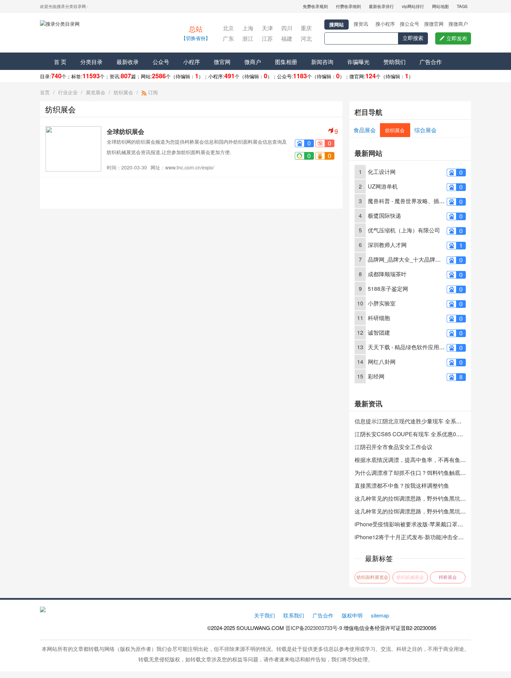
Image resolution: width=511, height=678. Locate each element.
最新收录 (127, 62)
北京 (228, 28)
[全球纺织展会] (73, 148)
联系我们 (293, 615)
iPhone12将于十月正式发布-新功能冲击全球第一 (415, 537)
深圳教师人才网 (387, 245)
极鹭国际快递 (384, 216)
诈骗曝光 (358, 62)
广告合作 (431, 62)
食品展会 (365, 130)
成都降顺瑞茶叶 (387, 274)
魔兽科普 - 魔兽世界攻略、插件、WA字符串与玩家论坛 (435, 201)
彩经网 (376, 376)
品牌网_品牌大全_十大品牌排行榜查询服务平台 (426, 259)
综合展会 (425, 130)
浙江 (247, 38)
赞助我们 (394, 62)
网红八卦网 (382, 362)
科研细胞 (379, 318)
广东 (228, 38)
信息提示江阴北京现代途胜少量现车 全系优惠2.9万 (417, 421)
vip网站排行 (413, 6)
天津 (267, 28)
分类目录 (91, 62)
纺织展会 (123, 92)
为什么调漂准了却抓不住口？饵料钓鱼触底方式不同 (418, 473)
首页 (45, 92)
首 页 (60, 62)
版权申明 (352, 615)
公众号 (161, 62)
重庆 (306, 28)
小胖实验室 (382, 303)
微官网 (222, 62)
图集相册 (286, 62)
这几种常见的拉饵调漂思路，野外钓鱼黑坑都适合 (416, 498)
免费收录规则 (315, 6)
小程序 (191, 62)
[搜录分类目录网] (101, 33)
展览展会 (95, 92)
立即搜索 (413, 38)
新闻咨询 (322, 62)
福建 (286, 38)
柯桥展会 (448, 577)
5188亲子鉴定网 (388, 289)
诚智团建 (379, 332)
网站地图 (440, 6)
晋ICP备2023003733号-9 (313, 627)
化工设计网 (382, 172)
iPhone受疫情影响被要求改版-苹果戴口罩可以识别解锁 (423, 524)
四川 (286, 28)
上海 (247, 28)
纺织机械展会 (410, 577)
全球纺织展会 (125, 131)
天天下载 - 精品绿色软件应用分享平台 (414, 347)
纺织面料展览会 (372, 577)
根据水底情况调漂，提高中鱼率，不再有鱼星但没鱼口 (421, 460)
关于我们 (264, 615)
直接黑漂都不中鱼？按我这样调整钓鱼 (402, 485)
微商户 (252, 62)
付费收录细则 (348, 6)
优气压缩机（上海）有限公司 (404, 230)
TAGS (462, 6)
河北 (306, 38)
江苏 (267, 38)
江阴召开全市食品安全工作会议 (393, 447)
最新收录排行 (381, 6)
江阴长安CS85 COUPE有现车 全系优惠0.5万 (410, 434)
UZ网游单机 (383, 186)
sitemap (380, 615)
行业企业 (68, 92)
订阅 (152, 92)
